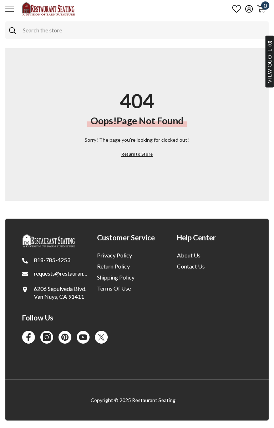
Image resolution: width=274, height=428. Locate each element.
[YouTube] (83, 337)
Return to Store (137, 154)
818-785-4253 (52, 259)
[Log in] (249, 9)
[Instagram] (46, 337)
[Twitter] (101, 337)
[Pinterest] (65, 337)
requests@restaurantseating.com (74, 273)
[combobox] (144, 30)
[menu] (9, 9)
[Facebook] (28, 337)
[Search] (137, 30)
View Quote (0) (270, 61)
